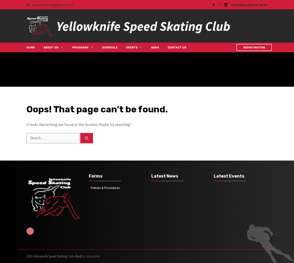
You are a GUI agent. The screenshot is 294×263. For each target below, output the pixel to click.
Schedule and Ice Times (249, 5)
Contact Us (177, 47)
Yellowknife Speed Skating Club (143, 26)
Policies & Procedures (105, 188)
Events (132, 47)
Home (30, 47)
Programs (80, 47)
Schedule (110, 47)
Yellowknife (92, 256)
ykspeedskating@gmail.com (52, 5)
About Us (51, 47)
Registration (254, 47)
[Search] (86, 138)
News (155, 47)
